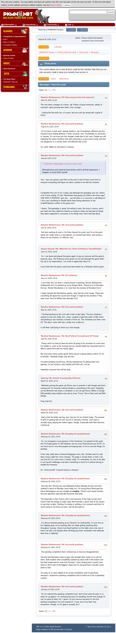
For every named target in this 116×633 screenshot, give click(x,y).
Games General (47, 249)
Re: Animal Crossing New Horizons (65, 378)
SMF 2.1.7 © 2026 (42, 626)
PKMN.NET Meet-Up (10, 82)
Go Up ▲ (108, 626)
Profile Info (43, 58)
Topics (53, 79)
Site (69, 25)
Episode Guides (9, 55)
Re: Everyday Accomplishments (76, 434)
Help (88, 626)
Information (9, 25)
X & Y (5, 39)
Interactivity (30, 25)
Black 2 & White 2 (9, 42)
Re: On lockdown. (70, 275)
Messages (43, 79)
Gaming (44, 378)
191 (53, 90)
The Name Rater (9, 79)
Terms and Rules (97, 626)
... (51, 90)
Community (51, 25)
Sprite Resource (9, 68)
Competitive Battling (10, 45)
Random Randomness (50, 97)
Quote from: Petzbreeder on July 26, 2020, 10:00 (63, 164)
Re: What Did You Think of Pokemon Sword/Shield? (79, 249)
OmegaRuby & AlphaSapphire (14, 36)
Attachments (64, 79)
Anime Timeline (8, 58)
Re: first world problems (72, 124)
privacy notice (55, 5)
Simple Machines (55, 626)
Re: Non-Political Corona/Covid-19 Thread (80, 336)
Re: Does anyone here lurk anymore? (78, 97)
